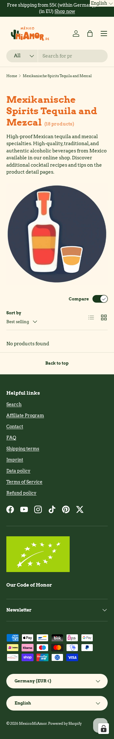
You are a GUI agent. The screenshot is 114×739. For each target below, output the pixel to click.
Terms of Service (24, 481)
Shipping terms (22, 448)
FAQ (11, 437)
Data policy (18, 470)
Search (14, 404)
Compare (79, 298)
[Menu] (104, 33)
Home (11, 76)
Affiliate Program (25, 415)
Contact (14, 426)
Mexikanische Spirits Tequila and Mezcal (57, 76)
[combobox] (57, 56)
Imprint (14, 459)
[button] (90, 33)
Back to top (57, 363)
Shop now (64, 11)
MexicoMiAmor (33, 723)
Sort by (13, 312)
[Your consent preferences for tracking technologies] (103, 728)
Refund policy (21, 493)
